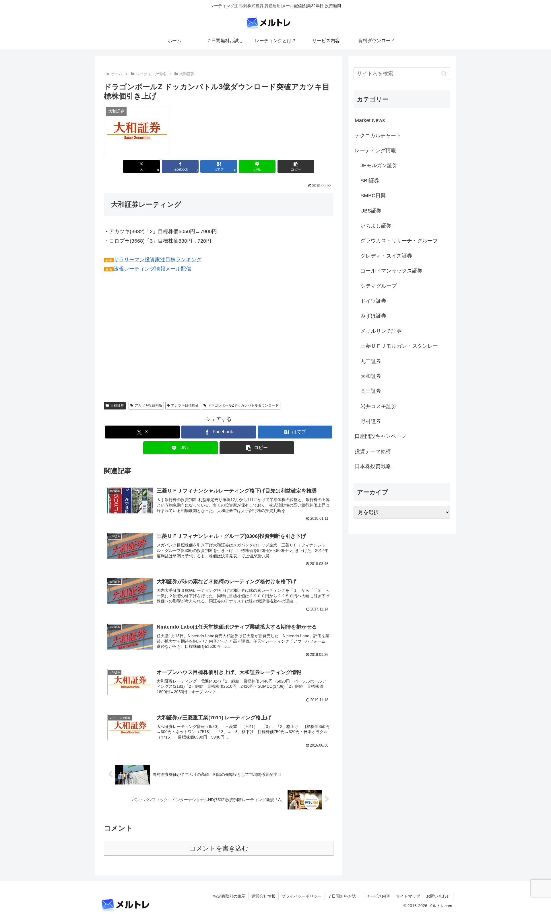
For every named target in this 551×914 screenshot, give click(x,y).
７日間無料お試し (344, 896)
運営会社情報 (263, 896)
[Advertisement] (152, 342)
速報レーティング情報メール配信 (152, 269)
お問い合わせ (438, 896)
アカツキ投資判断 (148, 405)
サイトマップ (408, 896)
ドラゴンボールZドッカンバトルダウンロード (243, 405)
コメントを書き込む (218, 848)
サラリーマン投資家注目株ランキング (157, 259)
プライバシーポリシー (302, 896)
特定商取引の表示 (229, 896)
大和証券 (117, 405)
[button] (296, 166)
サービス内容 (378, 896)
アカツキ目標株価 (185, 405)
